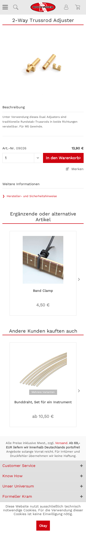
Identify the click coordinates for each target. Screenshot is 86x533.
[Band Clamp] (43, 259)
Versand (61, 443)
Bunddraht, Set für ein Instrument (43, 402)
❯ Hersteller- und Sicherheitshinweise (29, 196)
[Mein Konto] (66, 7)
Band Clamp (43, 291)
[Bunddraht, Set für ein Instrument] (43, 371)
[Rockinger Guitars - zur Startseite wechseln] (42, 7)
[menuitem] (5, 7)
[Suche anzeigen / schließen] (15, 7)
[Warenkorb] (78, 7)
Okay (43, 526)
